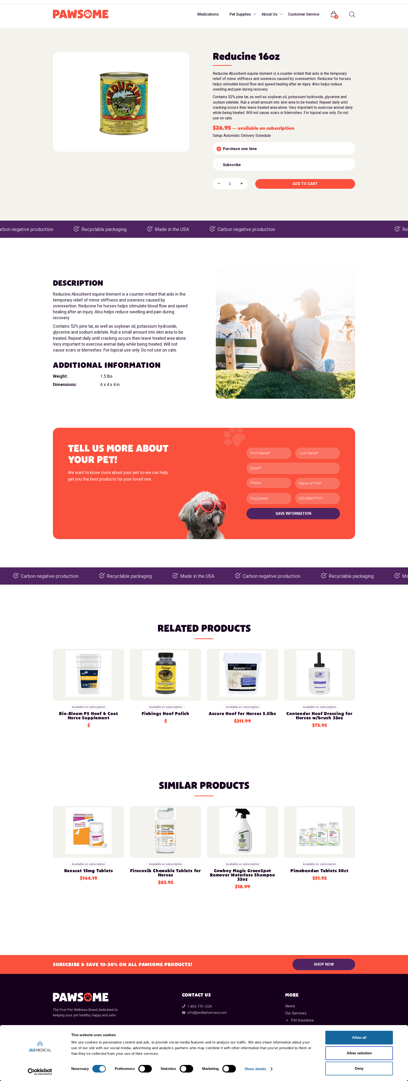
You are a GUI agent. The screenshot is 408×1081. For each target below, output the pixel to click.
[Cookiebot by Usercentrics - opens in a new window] (40, 1071)
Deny (359, 1068)
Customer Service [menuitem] (303, 14)
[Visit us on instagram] (66, 2)
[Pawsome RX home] (80, 14)
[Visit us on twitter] (76, 2)
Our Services (295, 1013)
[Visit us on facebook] (57, 2)
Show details (255, 1069)
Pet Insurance (302, 1020)
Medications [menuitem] (208, 14)
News (290, 1006)
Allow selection (359, 1053)
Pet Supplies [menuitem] (240, 14)
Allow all (359, 1037)
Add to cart (305, 183)
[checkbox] (284, 148)
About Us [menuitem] (269, 14)
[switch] (145, 1069)
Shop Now (324, 964)
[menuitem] (351, 14)
